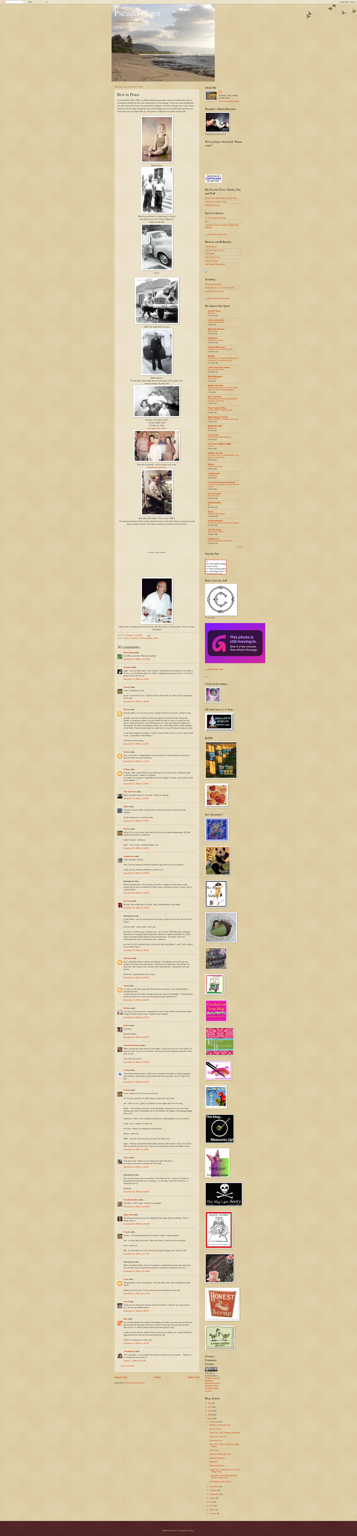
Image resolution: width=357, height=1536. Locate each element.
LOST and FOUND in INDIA (219, 444)
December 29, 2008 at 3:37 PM (136, 821)
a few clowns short (216, 320)
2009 (210, 1415)
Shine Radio (212, 331)
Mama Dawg (129, 652)
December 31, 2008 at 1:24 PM (136, 1343)
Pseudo (127, 687)
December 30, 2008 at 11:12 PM (136, 1294)
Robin (126, 807)
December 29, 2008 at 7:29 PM (136, 1062)
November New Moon (216, 370)
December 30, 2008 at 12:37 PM (137, 1254)
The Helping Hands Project (220, 1482)
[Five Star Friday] (235, 663)
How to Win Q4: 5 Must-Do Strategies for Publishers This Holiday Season (223, 359)
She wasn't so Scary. (215, 340)
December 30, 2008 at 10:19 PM (137, 1271)
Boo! (207, 222)
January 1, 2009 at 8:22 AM (135, 1361)
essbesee (128, 667)
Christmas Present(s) (218, 1437)
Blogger (191, 1530)
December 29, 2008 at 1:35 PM (136, 702)
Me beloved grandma (156, 467)
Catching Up (212, 476)
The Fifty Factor (214, 530)
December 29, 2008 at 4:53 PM (136, 873)
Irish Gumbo (213, 435)
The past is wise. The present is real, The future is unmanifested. (223, 456)
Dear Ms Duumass (212, 205)
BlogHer (211, 356)
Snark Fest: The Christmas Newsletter (224, 1433)
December (214, 1422)
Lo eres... (211, 446)
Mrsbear (127, 1008)
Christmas (134, 638)
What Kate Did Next (216, 329)
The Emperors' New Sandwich (219, 437)
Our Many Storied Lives (214, 291)
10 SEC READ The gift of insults (220, 410)
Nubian (211, 464)
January (213, 1513)
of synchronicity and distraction (221, 482)
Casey (126, 986)
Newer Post (120, 1377)
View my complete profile (229, 101)
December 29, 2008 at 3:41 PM (136, 848)
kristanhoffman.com (216, 347)
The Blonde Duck (131, 1200)
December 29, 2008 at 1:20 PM (136, 679)
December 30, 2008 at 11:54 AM (136, 1224)
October (213, 1490)
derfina (127, 1025)
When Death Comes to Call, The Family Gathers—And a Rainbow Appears (223, 389)
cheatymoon (129, 856)
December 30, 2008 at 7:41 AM (136, 1167)
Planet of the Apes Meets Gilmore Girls (221, 198)
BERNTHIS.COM (215, 426)
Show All (240, 546)
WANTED (213, 1462)
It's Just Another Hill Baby (215, 218)
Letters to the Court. (215, 466)
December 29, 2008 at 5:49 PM (136, 950)
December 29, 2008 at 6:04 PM (136, 1000)
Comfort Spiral (214, 311)
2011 (210, 1407)
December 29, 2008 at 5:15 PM (136, 893)
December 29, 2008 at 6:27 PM (136, 1017)
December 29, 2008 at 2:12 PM (136, 744)
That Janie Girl (130, 792)
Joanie (126, 1158)
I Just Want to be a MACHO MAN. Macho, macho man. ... (223, 1477)
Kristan (127, 709)
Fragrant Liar (213, 539)
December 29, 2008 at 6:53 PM (136, 1037)
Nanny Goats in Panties (218, 417)
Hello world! (212, 379)
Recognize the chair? (157, 428)
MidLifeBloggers (215, 376)
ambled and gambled (216, 322)
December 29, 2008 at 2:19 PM (136, 784)
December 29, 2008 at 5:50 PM (136, 978)
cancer (126, 638)
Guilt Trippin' (210, 254)
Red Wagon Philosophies (215, 264)
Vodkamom (213, 338)
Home (157, 1377)
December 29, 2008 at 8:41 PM (136, 1082)
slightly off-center (215, 453)
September (214, 1494)
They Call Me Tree (212, 257)
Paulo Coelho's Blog (217, 408)
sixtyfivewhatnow (215, 521)
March (213, 1510)
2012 (210, 1403)
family (155, 638)
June (212, 1506)
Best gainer (212, 428)
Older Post (193, 1377)
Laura (126, 1279)
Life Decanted (214, 473)
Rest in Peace (215, 1429)
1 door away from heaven (219, 367)
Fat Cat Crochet (214, 494)
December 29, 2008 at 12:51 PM (137, 659)
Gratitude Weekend (217, 1458)
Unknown (128, 958)
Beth (125, 1319)
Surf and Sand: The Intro (215, 250)
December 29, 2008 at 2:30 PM (136, 798)
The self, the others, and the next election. (223, 523)
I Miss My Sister (211, 261)
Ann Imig (128, 901)
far (209, 505)
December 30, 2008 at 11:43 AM (136, 1207)
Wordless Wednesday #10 (220, 1454)
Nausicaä (211, 313)
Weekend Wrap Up (217, 1466)
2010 (210, 1411)
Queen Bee (128, 1215)
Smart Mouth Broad (132, 1045)
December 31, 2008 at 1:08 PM (136, 1311)
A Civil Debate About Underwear (220, 541)
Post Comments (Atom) (135, 1383)
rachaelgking (129, 1351)
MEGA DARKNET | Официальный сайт (223, 419)
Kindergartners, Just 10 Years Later (219, 288)
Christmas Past (215, 1440)
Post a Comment (127, 1366)
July (212, 1502)
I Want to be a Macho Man (215, 202)
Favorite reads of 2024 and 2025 (220, 349)
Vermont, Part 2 (213, 496)
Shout (210, 512)
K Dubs (127, 769)
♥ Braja (127, 1070)
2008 (210, 1419)
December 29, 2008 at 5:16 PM (136, 908)
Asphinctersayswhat (213, 284)
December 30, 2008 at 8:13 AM (136, 1192)
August (213, 1498)
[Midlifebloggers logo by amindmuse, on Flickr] (214, 669)
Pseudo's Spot (137, 12)
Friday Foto (214, 1450)
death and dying (145, 638)
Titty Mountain (211, 247)
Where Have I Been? (216, 532)
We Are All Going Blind (216, 514)
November (214, 1486)
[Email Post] (148, 635)
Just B (126, 1302)
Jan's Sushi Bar (214, 397)
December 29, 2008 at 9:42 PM (136, 1149)
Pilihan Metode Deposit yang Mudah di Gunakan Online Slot (222, 400)
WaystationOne (214, 503)
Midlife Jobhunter (215, 385)
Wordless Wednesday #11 (219, 1425)
